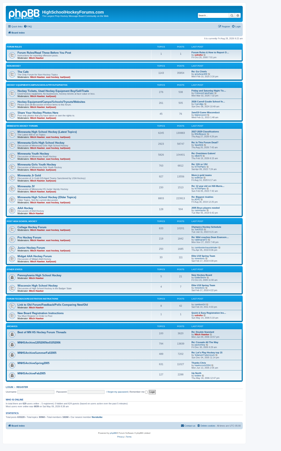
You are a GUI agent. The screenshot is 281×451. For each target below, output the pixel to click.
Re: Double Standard (203, 332)
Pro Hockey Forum (29, 237)
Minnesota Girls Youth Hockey (36, 164)
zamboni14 (200, 304)
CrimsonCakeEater (204, 93)
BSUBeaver (200, 134)
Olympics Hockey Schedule (206, 227)
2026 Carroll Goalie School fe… (208, 101)
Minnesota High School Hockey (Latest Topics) (47, 131)
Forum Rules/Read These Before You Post (44, 52)
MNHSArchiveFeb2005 (31, 373)
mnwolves (200, 258)
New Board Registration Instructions (40, 313)
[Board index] (24, 13)
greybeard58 (201, 74)
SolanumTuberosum (205, 355)
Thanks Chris (199, 363)
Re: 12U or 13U (200, 164)
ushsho (199, 55)
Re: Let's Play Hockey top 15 (207, 352)
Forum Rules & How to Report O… (210, 52)
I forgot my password (117, 392)
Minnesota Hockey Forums (22, 126)
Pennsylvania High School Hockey (39, 275)
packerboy (200, 344)
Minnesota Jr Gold (29, 175)
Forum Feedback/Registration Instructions (32, 299)
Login (9, 387)
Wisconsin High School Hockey (37, 285)
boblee (198, 375)
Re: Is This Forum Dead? (205, 142)
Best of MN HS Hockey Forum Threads (41, 332)
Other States (14, 269)
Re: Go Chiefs (199, 71)
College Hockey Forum (31, 227)
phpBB (113, 433)
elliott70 (198, 156)
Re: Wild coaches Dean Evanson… (210, 237)
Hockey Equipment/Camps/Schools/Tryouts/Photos (37, 85)
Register (22, 387)
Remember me (137, 392)
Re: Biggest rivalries (202, 197)
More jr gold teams (202, 175)
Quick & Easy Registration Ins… (209, 313)
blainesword (201, 115)
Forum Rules (14, 47)
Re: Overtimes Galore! (204, 153)
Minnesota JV (26, 186)
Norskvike (97, 417)
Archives (12, 326)
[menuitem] (28, 26)
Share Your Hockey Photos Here (37, 112)
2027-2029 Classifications (205, 131)
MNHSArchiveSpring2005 (33, 363)
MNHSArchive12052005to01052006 (38, 342)
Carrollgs (199, 104)
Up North (196, 373)
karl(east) (65, 77)
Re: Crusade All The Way (205, 342)
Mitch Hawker (36, 58)
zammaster (200, 210)
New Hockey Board (202, 275)
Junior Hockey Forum (31, 247)
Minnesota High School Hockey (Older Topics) (46, 197)
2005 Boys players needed (206, 208)
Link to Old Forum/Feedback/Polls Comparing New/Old (52, 304)
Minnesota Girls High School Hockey (40, 142)
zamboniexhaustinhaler (206, 247)
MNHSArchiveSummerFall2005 (36, 352)
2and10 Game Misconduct (206, 112)
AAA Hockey (25, 208)
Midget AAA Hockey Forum (34, 256)
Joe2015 (199, 229)
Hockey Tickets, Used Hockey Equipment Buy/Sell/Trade (53, 91)
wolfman (199, 177)
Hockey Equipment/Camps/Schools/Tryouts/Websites (51, 101)
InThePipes (200, 166)
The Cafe (23, 71)
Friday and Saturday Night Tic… (209, 90)
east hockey (52, 77)
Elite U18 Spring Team (203, 256)
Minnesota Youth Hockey (33, 153)
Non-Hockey (14, 66)
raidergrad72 (201, 239)
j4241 (197, 199)
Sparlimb (199, 145)
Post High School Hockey (22, 221)
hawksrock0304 (203, 365)
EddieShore (200, 277)
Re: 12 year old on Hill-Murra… (208, 186)
